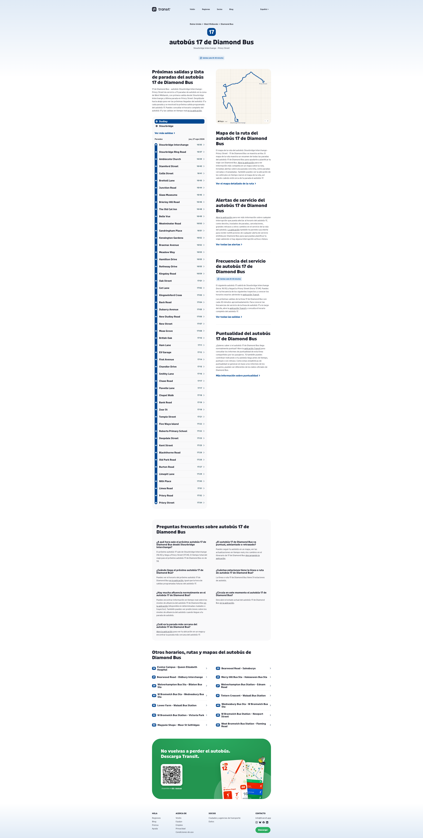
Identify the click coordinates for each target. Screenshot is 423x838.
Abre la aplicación (246, 162)
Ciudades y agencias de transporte (224, 818)
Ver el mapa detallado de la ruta (235, 183)
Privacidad (181, 828)
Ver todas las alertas (228, 244)
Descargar (263, 830)
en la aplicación (194, 110)
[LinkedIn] (267, 822)
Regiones (206, 9)
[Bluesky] (260, 822)
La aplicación (234, 229)
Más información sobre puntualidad (237, 375)
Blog (231, 9)
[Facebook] (264, 822)
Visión (192, 9)
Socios (219, 9)
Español (263, 9)
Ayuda (155, 828)
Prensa (155, 825)
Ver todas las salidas (228, 317)
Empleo (179, 825)
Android (178, 788)
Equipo (179, 821)
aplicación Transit (251, 294)
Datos (211, 821)
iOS (173, 788)
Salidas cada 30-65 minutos (213, 58)
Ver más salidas (164, 133)
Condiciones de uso (185, 832)
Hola (154, 813)
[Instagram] (256, 822)
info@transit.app (263, 818)
